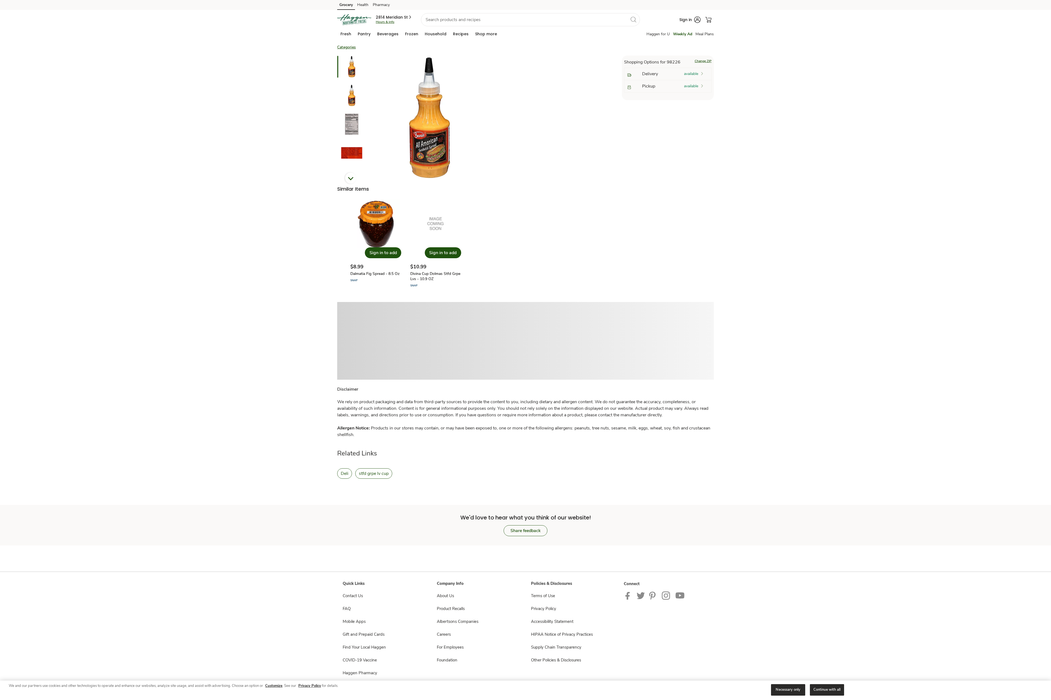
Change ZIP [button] (703, 61)
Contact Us (353, 596)
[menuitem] (345, 33)
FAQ (347, 608)
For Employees (450, 647)
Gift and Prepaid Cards (364, 634)
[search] (633, 19)
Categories (346, 47)
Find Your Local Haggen (364, 647)
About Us (445, 596)
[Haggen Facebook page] (629, 595)
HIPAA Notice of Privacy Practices (562, 634)
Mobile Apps (354, 621)
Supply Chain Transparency (556, 647)
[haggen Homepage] (354, 19)
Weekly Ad (682, 34)
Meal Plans (704, 34)
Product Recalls (451, 608)
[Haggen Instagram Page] (666, 595)
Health (362, 4)
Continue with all (827, 689)
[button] (394, 17)
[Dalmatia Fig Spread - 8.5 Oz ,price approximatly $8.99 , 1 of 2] (376, 243)
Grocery (346, 4)
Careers (444, 634)
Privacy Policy (543, 608)
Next (350, 178)
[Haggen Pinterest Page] (653, 595)
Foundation (447, 660)
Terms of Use (543, 596)
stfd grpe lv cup (374, 473)
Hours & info (385, 22)
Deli (344, 473)
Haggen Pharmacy (360, 673)
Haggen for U (658, 34)
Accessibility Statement (552, 621)
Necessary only (788, 689)
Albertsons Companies (457, 621)
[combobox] (530, 19)
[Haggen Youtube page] (680, 595)
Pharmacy (381, 4)
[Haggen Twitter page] (640, 595)
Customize (273, 685)
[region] (525, 690)
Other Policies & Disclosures (556, 660)
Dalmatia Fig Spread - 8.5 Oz (375, 273)
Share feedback (525, 531)
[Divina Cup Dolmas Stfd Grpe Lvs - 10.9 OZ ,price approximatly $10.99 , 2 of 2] (436, 243)
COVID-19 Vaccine (360, 660)
